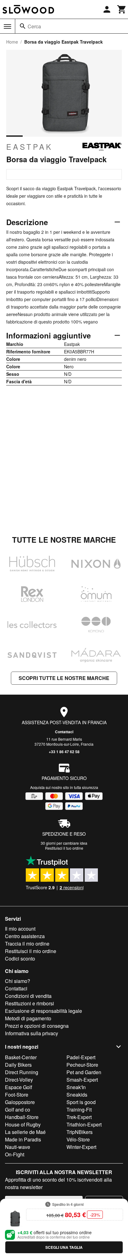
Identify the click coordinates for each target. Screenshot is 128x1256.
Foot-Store (16, 1094)
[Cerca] (22, 26)
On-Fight (14, 1154)
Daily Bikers (18, 1064)
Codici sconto (20, 958)
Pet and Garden (83, 1072)
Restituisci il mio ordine (30, 951)
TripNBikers (79, 1132)
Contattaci (64, 731)
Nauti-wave (17, 1146)
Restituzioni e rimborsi (29, 1003)
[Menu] (7, 26)
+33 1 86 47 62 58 (64, 751)
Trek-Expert (79, 1117)
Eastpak (29, 147)
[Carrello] (122, 9)
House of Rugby (23, 1124)
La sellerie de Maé (25, 1132)
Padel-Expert (80, 1057)
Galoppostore (20, 1102)
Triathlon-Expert (84, 1124)
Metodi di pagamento (28, 1018)
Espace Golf (18, 1087)
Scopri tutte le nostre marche (64, 678)
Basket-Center (21, 1057)
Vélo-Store (78, 1139)
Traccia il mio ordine (27, 943)
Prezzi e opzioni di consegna (37, 1025)
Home (12, 42)
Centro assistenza (25, 936)
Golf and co (17, 1109)
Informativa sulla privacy (31, 1033)
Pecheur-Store (82, 1064)
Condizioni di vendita (28, 995)
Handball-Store (22, 1117)
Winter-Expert (81, 1146)
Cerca (34, 26)
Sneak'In (76, 1087)
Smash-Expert (82, 1079)
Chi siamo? (17, 980)
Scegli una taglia (64, 1247)
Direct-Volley (19, 1079)
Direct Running (21, 1072)
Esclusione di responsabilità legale (43, 1010)
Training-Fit (79, 1109)
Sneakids (76, 1094)
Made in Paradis (23, 1139)
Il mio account (20, 928)
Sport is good (81, 1102)
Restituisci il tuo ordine (64, 848)
